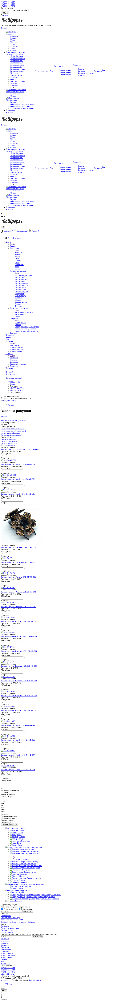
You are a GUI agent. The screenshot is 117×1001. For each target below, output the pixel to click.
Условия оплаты (7, 953)
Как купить (14, 345)
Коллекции (5, 964)
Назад (12, 244)
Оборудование (20, 323)
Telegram (11, 405)
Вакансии (5, 945)
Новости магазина (10, 909)
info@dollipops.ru (9, 401)
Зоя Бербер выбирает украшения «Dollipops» (18, 922)
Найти (4, 990)
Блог (3, 962)
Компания (14, 358)
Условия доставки (8, 955)
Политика (5, 947)
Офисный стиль (7, 930)
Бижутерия (19, 252)
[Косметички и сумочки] (20, 90)
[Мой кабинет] (2, 214)
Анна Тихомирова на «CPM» (12, 920)
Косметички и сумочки (24, 312)
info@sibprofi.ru (35, 980)
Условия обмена (7, 957)
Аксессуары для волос (23, 275)
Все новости (6, 916)
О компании (6, 941)
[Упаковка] (20, 110)
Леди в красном (7, 932)
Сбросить (13, 824)
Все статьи (5, 926)
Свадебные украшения (10, 928)
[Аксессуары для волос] (20, 52)
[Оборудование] (20, 98)
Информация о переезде (10, 918)
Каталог (13, 246)
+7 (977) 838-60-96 (8, 2)
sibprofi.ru (4, 980)
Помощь (4, 959)
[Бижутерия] (20, 32)
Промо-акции (26, 909)
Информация (6, 949)
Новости (4, 943)
